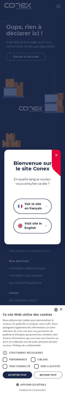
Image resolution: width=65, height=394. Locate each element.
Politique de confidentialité (27, 345)
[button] (32, 384)
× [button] (61, 309)
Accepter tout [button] (17, 374)
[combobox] (56, 310)
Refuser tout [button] (48, 374)
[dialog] (32, 349)
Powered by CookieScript (32, 390)
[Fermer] (56, 155)
